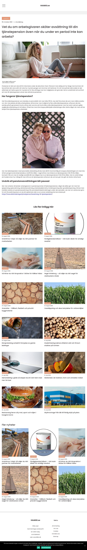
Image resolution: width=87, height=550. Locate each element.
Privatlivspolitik (46, 547)
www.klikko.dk (37, 537)
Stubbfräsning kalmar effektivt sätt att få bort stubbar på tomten (62, 344)
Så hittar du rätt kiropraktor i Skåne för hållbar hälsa (22, 273)
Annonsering (55, 526)
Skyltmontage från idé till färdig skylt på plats (61, 412)
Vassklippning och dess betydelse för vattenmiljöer (64, 308)
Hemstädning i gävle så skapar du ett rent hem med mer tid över (22, 379)
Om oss (56, 528)
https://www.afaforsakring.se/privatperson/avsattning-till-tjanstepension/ (27, 194)
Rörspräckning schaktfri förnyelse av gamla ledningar (18, 344)
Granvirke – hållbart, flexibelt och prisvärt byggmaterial (18, 309)
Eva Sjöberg (19, 22)
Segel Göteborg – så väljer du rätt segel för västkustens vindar (61, 274)
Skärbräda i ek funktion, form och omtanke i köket (63, 378)
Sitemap (55, 536)
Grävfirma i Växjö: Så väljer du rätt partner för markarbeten (19, 240)
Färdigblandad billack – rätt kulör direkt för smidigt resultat (64, 240)
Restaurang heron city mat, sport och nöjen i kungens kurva (19, 413)
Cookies (55, 531)
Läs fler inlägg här (43, 206)
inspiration (6, 18)
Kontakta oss (56, 534)
